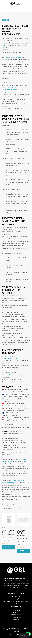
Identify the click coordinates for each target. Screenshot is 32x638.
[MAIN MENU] (16, 9)
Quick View (7, 547)
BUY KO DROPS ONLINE (16, 615)
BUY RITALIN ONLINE (16, 617)
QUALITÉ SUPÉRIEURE (9, 87)
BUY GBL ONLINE (16, 610)
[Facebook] (18, 634)
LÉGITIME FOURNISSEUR (9, 90)
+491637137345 (16, 596)
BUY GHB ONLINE (16, 612)
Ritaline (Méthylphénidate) (13, 57)
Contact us (16, 619)
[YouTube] (10, 634)
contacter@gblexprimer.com (16, 599)
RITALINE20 (10, 375)
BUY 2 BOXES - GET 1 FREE (10, 358)
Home (4, 16)
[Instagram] (14, 634)
